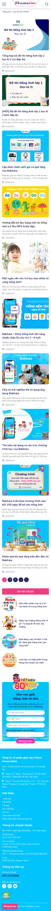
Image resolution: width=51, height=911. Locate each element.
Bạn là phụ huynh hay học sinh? (20, 730)
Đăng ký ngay (25, 741)
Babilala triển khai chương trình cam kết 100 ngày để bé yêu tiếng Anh (24, 502)
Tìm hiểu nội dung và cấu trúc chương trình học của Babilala (24, 447)
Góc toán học (8, 808)
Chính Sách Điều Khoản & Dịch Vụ (17, 818)
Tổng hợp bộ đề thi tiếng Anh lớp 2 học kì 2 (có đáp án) (23, 57)
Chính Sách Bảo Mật (11, 815)
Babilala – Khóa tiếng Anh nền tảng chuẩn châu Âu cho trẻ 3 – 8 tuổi (23, 335)
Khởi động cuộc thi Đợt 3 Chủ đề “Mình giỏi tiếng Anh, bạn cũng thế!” (33, 642)
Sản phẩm (6, 802)
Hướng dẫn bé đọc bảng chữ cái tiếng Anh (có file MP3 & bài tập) (24, 224)
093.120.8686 (10, 875)
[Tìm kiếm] (47, 4)
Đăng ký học (10, 906)
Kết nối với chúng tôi (11, 882)
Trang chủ (6, 11)
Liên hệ (5, 812)
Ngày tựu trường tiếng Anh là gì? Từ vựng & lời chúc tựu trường (33, 623)
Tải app (5, 805)
